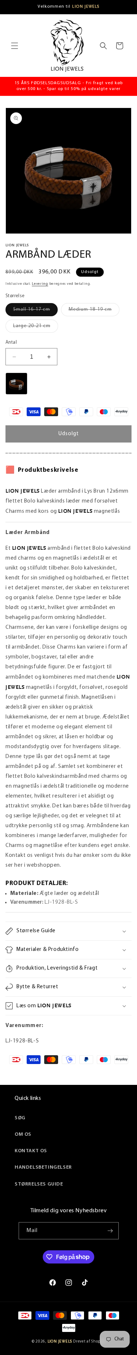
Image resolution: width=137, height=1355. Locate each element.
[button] (15, 46)
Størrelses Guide (39, 1184)
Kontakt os (31, 1151)
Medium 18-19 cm (94, 311)
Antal (11, 342)
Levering (40, 284)
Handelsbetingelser (43, 1167)
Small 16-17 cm (35, 311)
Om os (23, 1134)
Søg (20, 1118)
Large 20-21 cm (35, 328)
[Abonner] (110, 1230)
